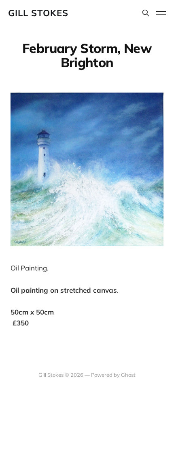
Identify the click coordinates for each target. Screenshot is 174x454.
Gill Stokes (38, 12)
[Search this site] (146, 13)
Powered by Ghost (113, 375)
